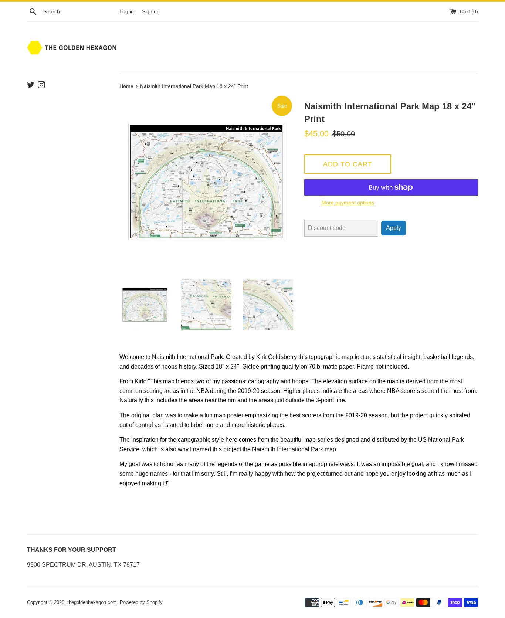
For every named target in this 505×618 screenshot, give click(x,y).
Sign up (151, 11)
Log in (126, 11)
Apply (393, 228)
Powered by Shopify (141, 602)
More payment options (348, 203)
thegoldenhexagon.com (92, 602)
